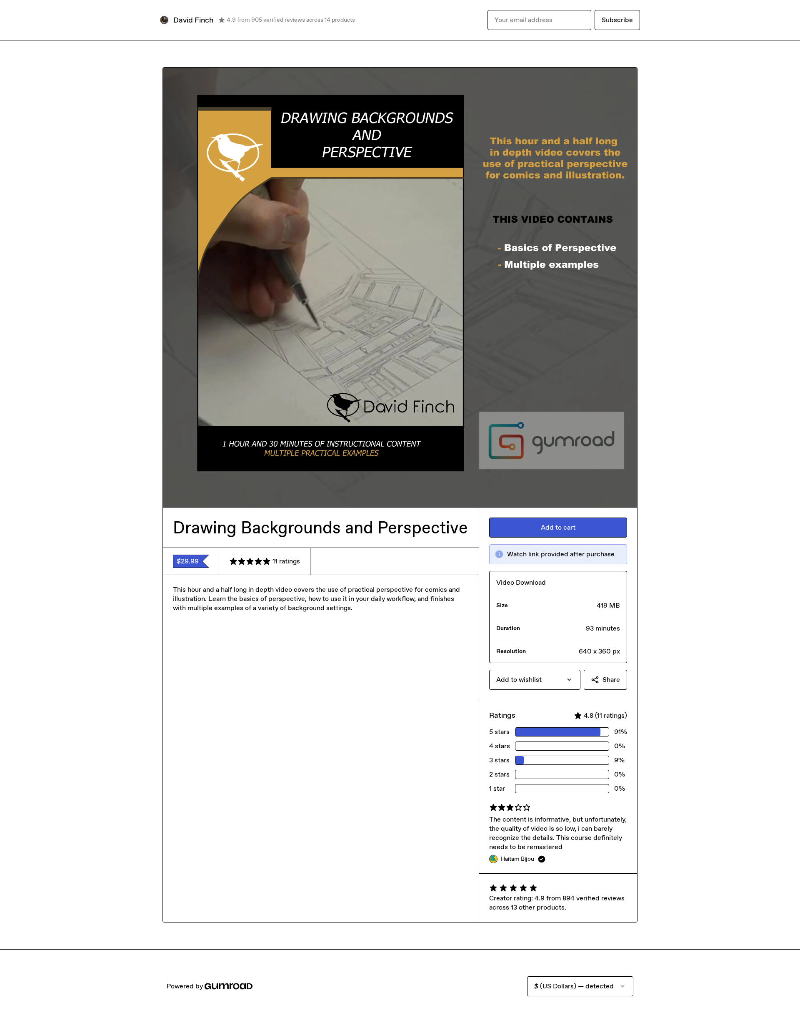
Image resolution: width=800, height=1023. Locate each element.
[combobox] (534, 680)
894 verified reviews (593, 898)
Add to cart (558, 527)
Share (611, 680)
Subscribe (617, 20)
